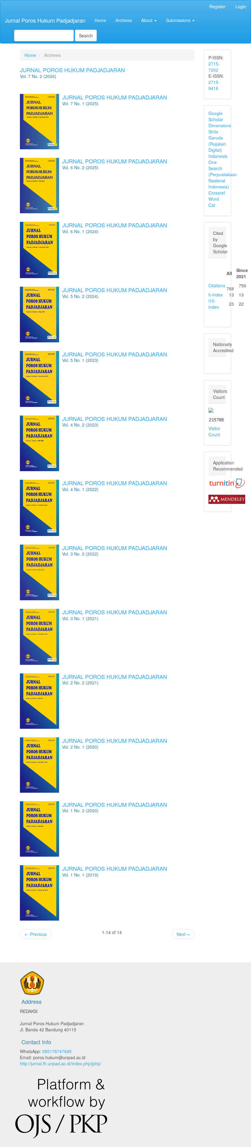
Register (217, 6)
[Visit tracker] (210, 410)
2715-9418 (214, 85)
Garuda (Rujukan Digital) (217, 144)
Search (86, 35)
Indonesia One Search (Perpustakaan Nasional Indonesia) (222, 171)
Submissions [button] (179, 20)
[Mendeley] (226, 498)
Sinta (213, 131)
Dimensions (219, 125)
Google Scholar (215, 116)
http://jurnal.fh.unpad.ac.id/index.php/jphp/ (60, 1063)
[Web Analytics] (216, 419)
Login (240, 6)
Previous (35, 934)
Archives (123, 20)
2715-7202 (214, 67)
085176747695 (57, 1051)
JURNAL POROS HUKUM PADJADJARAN (72, 70)
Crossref (216, 193)
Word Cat (213, 202)
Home (100, 20)
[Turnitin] (226, 482)
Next (183, 934)
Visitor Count (214, 431)
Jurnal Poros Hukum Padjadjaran (45, 20)
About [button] (147, 20)
